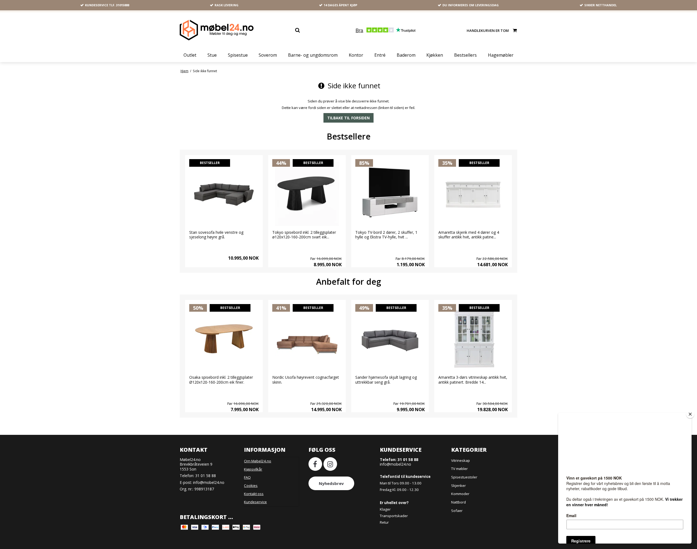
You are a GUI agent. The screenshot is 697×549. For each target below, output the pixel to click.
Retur (384, 522)
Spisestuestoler (464, 477)
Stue (212, 55)
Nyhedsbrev (331, 483)
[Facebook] (315, 464)
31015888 (122, 5)
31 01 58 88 (205, 475)
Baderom (406, 55)
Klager (385, 509)
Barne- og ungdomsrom (313, 55)
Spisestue (238, 55)
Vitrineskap (460, 460)
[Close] (690, 414)
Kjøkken (434, 55)
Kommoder (460, 493)
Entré (380, 55)
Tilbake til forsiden (348, 117)
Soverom (268, 55)
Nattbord (458, 502)
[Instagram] (330, 464)
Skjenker (458, 485)
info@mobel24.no (208, 482)
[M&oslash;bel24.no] (216, 30)
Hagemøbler (500, 55)
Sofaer (457, 510)
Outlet (190, 55)
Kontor (356, 55)
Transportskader (394, 515)
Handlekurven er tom (488, 30)
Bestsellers (465, 55)
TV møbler (459, 468)
